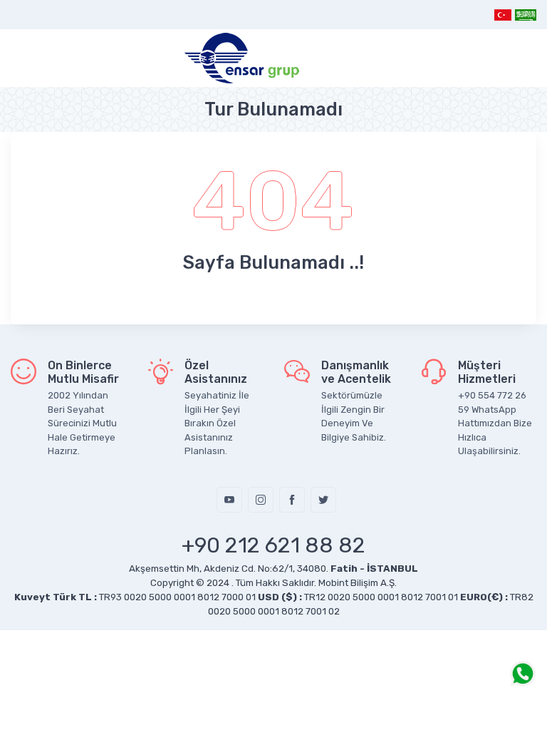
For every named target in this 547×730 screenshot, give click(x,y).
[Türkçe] (503, 15)
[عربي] (525, 15)
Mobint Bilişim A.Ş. (357, 582)
